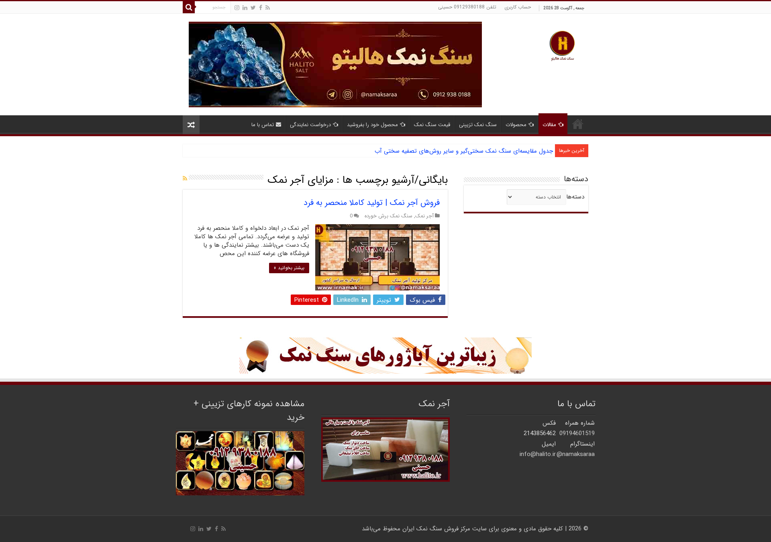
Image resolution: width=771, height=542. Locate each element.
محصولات (516, 125)
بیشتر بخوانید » (289, 268)
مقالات (549, 125)
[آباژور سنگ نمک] (385, 355)
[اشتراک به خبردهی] (185, 178)
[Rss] (268, 8)
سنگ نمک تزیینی (478, 125)
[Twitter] (253, 8)
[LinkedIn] (245, 8)
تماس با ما (262, 125)
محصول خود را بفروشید (372, 125)
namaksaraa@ (576, 454)
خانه (577, 123)
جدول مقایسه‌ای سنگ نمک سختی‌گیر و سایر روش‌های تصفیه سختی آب (464, 151)
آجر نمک (424, 216)
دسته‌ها (575, 197)
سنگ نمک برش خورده (388, 216)
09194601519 (577, 433)
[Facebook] (260, 8)
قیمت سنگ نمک (432, 125)
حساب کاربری (517, 7)
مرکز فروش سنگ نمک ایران (436, 529)
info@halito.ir (538, 454)
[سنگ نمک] (335, 64)
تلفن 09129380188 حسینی (467, 7)
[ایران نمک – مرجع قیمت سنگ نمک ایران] (562, 44)
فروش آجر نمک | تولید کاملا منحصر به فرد (372, 202)
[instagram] (237, 8)
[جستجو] (189, 7)
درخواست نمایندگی (310, 125)
